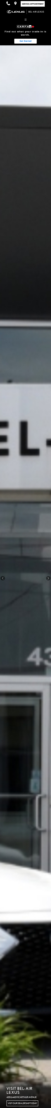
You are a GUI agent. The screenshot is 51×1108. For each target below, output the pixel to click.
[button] (48, 578)
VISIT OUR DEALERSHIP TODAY (22, 1103)
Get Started (26, 41)
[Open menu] (25, 19)
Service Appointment (33, 4)
